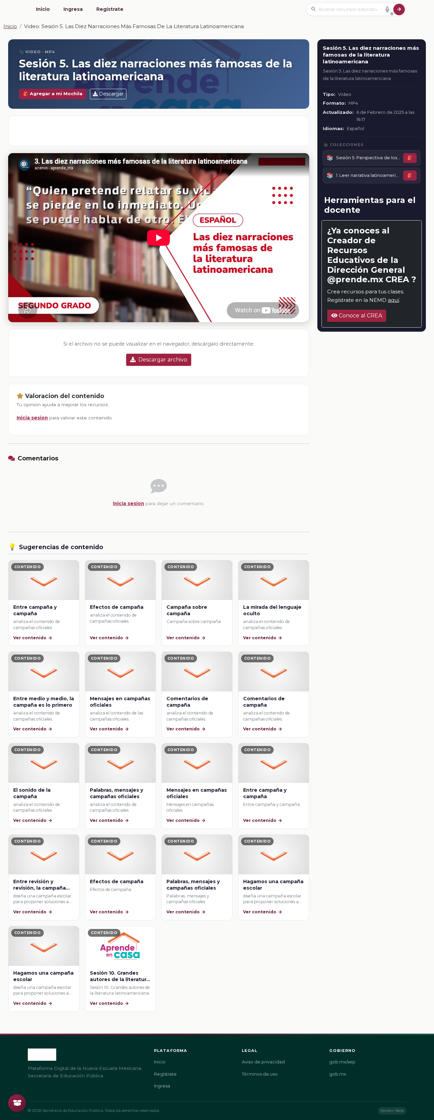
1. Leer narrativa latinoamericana (368, 175)
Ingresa (73, 9)
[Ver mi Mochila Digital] (17, 1103)
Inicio (43, 9)
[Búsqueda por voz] (387, 9)
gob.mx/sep (342, 1061)
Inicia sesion (32, 417)
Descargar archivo (162, 359)
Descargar (111, 94)
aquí (393, 300)
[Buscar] (399, 9)
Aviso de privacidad (263, 1061)
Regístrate (109, 9)
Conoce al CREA (359, 315)
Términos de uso (260, 1074)
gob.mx (337, 1074)
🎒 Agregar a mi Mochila (52, 93)
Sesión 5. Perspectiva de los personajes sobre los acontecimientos (368, 157)
